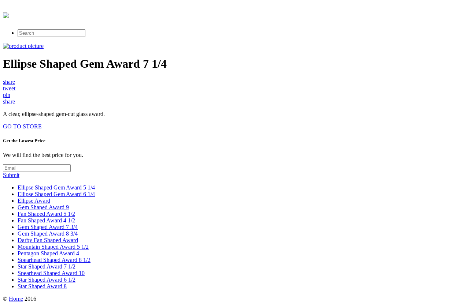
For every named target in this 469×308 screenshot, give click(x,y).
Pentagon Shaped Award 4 (48, 253)
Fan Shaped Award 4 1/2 (46, 220)
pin (6, 95)
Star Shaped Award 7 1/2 (46, 266)
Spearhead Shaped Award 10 (51, 273)
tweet (9, 88)
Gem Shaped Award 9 (43, 207)
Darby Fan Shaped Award (48, 240)
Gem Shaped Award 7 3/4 (48, 227)
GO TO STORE (22, 126)
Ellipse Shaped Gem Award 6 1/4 (56, 194)
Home (16, 299)
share (9, 82)
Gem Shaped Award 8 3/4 (48, 233)
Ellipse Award (34, 201)
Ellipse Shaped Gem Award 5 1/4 (56, 187)
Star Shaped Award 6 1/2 (46, 280)
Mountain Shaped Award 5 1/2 (53, 247)
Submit (11, 175)
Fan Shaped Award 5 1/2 (46, 214)
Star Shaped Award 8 (42, 286)
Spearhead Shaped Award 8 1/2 (54, 260)
